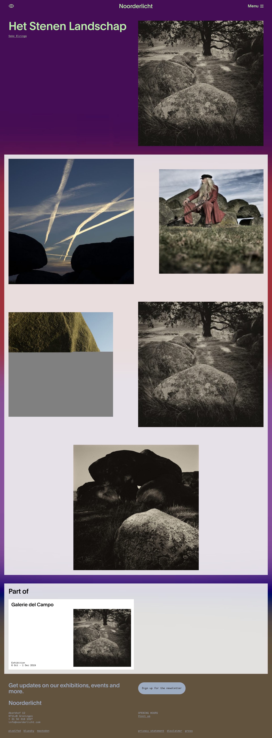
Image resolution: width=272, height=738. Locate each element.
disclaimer (174, 730)
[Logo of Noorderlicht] (136, 6)
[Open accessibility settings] (11, 6)
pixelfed (14, 730)
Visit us (144, 716)
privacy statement (151, 730)
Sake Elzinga (17, 36)
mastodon (43, 730)
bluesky (29, 730)
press (189, 730)
